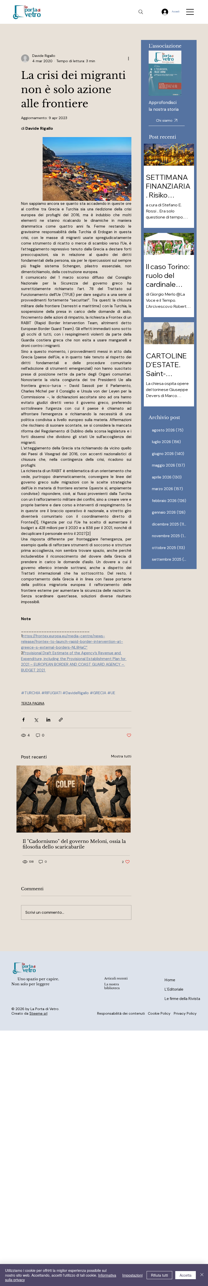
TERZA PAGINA (32, 703)
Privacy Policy (185, 1013)
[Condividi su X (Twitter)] (35, 719)
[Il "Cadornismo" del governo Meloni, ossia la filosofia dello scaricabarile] (76, 799)
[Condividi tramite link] (60, 719)
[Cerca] (140, 12)
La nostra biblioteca (112, 986)
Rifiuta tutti (159, 1275)
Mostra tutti (121, 756)
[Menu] (190, 12)
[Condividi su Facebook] (23, 719)
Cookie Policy (159, 1013)
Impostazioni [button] (132, 1275)
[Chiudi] (202, 1275)
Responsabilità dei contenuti (121, 1013)
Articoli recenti (116, 978)
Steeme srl (38, 1013)
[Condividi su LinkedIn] (48, 719)
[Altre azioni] (128, 58)
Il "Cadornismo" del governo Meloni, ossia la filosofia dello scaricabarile (74, 844)
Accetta (186, 1275)
